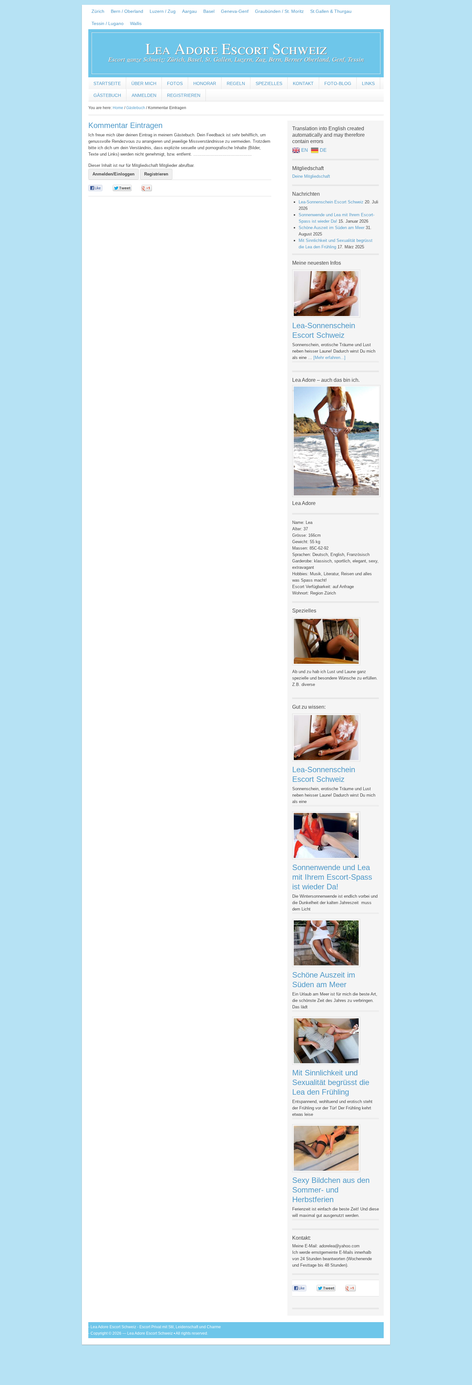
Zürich (98, 11)
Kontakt (303, 83)
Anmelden (144, 95)
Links (368, 83)
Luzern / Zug (163, 11)
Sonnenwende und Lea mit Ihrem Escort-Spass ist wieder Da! (332, 877)
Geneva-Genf (235, 11)
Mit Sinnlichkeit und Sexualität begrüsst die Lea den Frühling (330, 1082)
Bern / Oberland (127, 11)
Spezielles (269, 83)
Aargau (189, 11)
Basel (208, 11)
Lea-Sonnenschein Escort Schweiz (331, 202)
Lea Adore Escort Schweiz (236, 48)
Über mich (143, 83)
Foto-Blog (337, 83)
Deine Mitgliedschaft (311, 176)
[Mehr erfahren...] (329, 357)
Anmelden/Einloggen (113, 174)
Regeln (236, 83)
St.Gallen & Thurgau (331, 11)
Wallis (136, 23)
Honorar (204, 83)
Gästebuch (107, 95)
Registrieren (183, 95)
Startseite (107, 83)
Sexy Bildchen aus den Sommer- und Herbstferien (331, 1190)
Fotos (175, 83)
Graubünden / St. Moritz (279, 11)
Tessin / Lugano (108, 23)
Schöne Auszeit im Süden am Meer (331, 227)
